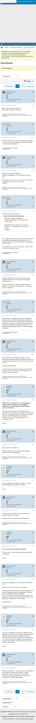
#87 (32, 546)
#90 (32, 668)
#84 (32, 444)
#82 (33, 354)
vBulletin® (18, 714)
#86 (32, 510)
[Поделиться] (32, 100)
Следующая (30, 86)
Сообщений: (9, 101)
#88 (33, 579)
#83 (33, 400)
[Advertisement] (18, 23)
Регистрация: (9, 99)
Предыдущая (9, 86)
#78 (32, 170)
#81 (33, 315)
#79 (32, 211)
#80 (32, 275)
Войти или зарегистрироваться (25, 1)
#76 (32, 105)
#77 (32, 137)
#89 (32, 629)
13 (22, 86)
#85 (32, 480)
